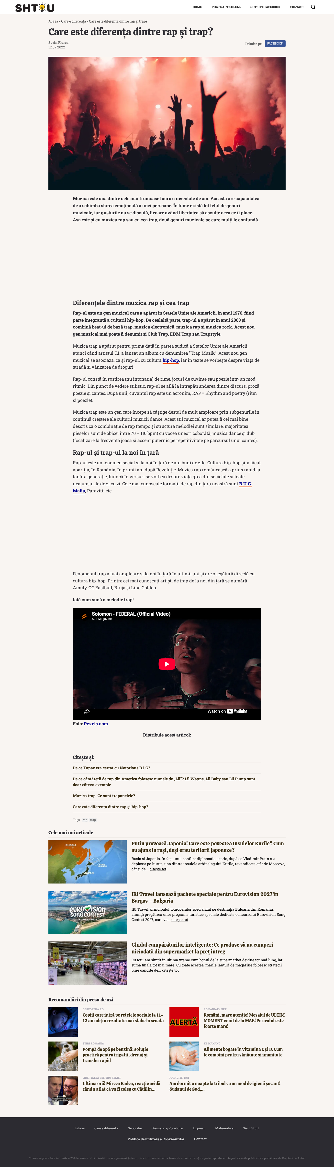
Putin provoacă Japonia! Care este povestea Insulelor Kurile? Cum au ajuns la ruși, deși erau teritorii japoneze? (208, 846)
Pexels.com (96, 723)
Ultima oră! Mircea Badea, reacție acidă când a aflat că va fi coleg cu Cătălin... (121, 1086)
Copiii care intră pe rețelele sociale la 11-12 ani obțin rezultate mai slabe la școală (123, 1017)
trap (93, 820)
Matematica (224, 1128)
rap (85, 820)
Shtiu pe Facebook (265, 7)
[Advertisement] (167, 262)
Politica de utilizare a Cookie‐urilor (156, 1139)
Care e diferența (73, 21)
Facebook (275, 43)
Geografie (135, 1128)
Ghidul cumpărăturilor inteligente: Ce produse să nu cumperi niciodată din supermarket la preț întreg (202, 948)
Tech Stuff (251, 1128)
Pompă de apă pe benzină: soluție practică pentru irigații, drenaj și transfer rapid (115, 1055)
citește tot (158, 868)
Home (197, 7)
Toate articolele (226, 7)
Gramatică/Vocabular (167, 1128)
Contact (297, 7)
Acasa (53, 21)
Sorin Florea (58, 42)
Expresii (199, 1128)
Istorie (80, 1128)
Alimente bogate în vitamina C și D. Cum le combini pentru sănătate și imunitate (243, 1052)
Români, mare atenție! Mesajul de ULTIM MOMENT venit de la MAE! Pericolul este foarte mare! (244, 1020)
